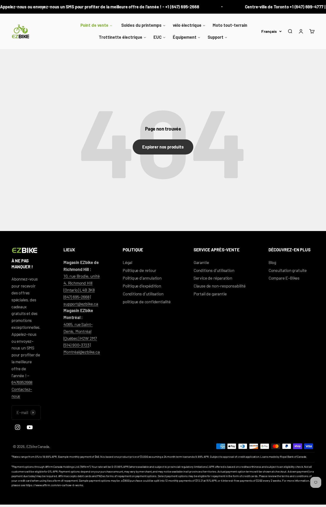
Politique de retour (139, 270)
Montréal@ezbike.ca (81, 351)
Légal (127, 262)
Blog (272, 262)
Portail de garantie (210, 293)
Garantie (201, 262)
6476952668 (21, 382)
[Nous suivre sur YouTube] (29, 427)
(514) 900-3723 (76, 344)
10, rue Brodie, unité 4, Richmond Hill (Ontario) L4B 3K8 (81, 282)
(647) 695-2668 (76, 296)
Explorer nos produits (163, 146)
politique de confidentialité (147, 301)
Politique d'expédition (142, 285)
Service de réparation (213, 278)
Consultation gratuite (287, 270)
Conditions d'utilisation (143, 293)
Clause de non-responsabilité (220, 285)
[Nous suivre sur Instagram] (17, 427)
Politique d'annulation (142, 278)
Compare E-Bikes (284, 278)
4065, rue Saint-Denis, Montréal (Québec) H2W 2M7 (80, 331)
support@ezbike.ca (80, 303)
